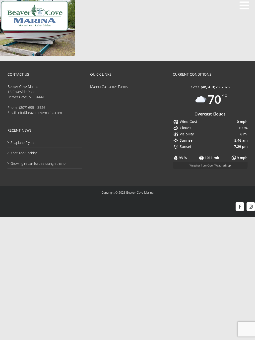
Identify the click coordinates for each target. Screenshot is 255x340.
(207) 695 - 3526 (32, 107)
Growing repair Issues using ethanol (38, 163)
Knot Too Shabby (23, 153)
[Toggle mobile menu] (245, 5)
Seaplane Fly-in (22, 142)
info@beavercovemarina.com (39, 112)
